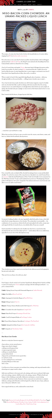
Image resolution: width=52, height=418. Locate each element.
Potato (31, 404)
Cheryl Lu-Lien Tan (26, 2)
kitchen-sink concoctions (20, 56)
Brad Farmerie (14, 402)
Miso (21, 404)
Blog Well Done (28, 298)
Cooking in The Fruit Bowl (31, 321)
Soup (44, 400)
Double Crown (36, 402)
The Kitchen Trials (17, 329)
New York (26, 404)
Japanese (43, 402)
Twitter (17, 285)
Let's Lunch (16, 400)
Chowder (21, 402)
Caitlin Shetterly (37, 290)
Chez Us (17, 302)
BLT (10, 56)
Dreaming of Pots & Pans (23, 314)
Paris (19, 62)
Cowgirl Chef (27, 310)
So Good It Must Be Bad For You (33, 400)
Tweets (22, 68)
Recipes (22, 400)
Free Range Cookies (26, 317)
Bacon (10, 400)
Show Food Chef (17, 294)
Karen (24, 69)
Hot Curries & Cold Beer (28, 325)
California (13, 62)
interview (5, 177)
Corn (25, 402)
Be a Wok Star (34, 306)
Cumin (30, 402)
